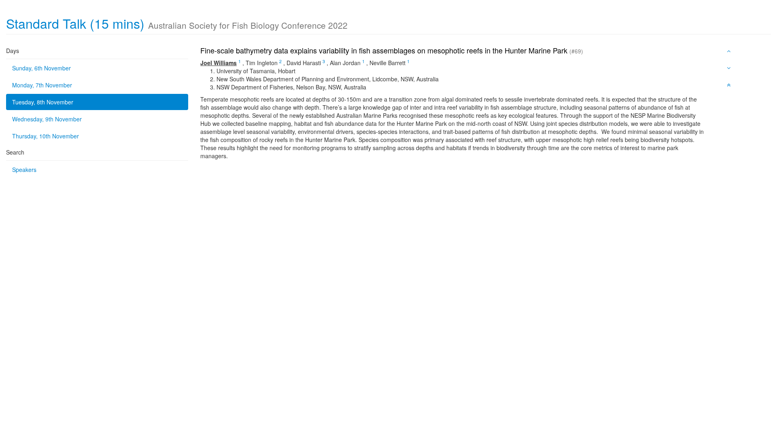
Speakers (24, 169)
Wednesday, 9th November (47, 119)
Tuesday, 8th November (42, 102)
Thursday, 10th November (45, 136)
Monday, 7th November (42, 85)
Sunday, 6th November (41, 68)
